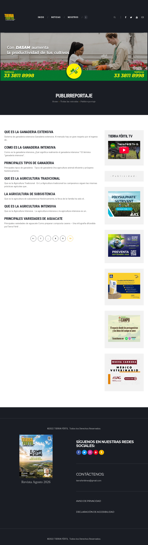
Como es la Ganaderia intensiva (30, 147)
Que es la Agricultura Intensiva (30, 206)
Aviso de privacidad (88, 501)
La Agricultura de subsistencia (29, 194)
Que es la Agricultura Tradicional (32, 178)
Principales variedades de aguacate (33, 219)
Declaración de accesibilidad (95, 512)
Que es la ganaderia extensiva (28, 132)
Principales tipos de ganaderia (29, 163)
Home (55, 101)
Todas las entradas (69, 101)
